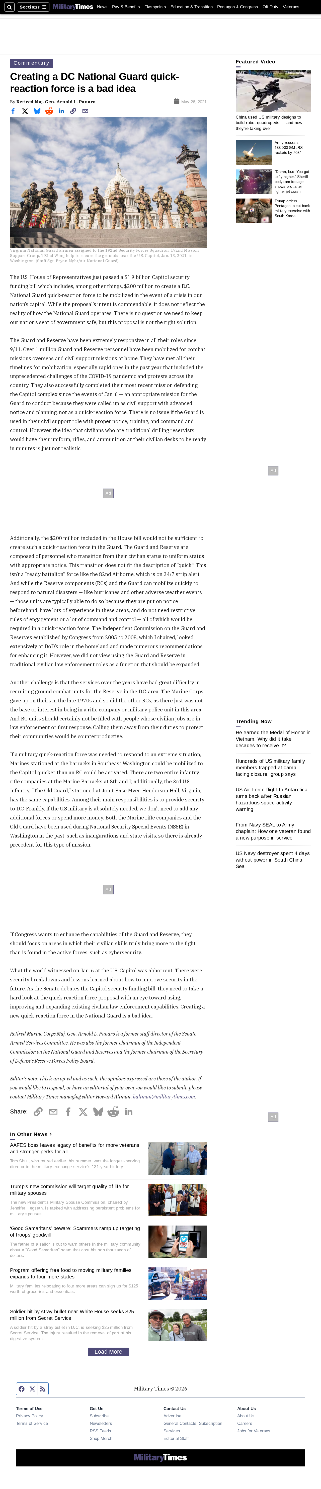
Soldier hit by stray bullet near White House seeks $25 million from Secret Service (72, 1315)
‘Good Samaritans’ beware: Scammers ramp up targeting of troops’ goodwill (75, 1232)
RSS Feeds (100, 1430)
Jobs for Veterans (253, 1430)
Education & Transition (192, 7)
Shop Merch (101, 1438)
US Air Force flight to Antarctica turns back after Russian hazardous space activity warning (271, 799)
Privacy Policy (29, 1415)
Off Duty (270, 7)
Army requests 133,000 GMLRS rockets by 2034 (289, 147)
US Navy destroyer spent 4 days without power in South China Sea (273, 859)
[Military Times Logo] (73, 7)
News (102, 7)
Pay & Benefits (126, 7)
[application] (273, 91)
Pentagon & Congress (237, 7)
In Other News (29, 1134)
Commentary (31, 63)
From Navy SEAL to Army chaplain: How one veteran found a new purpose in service (273, 831)
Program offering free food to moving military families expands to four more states (71, 1273)
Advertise (172, 1415)
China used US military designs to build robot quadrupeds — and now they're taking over (269, 123)
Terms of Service (32, 1423)
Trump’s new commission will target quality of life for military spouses (69, 1190)
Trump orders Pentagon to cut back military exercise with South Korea (292, 208)
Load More (108, 1351)
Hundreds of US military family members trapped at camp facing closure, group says (270, 767)
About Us (246, 1415)
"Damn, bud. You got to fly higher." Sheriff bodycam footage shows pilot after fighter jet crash (292, 182)
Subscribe (99, 1415)
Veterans (291, 7)
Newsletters (101, 1423)
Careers (244, 1423)
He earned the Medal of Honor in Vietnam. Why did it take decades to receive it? (273, 739)
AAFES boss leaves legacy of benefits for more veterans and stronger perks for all (74, 1148)
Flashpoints (155, 7)
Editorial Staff (176, 1438)
